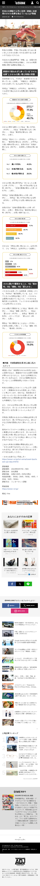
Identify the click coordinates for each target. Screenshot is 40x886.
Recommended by (23, 574)
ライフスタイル (11, 7)
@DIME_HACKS (30, 605)
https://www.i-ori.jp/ (10, 489)
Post (20, 584)
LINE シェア (28, 584)
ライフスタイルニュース (25, 7)
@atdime (12, 605)
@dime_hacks (21, 610)
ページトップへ (20, 839)
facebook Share (12, 584)
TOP (3, 7)
